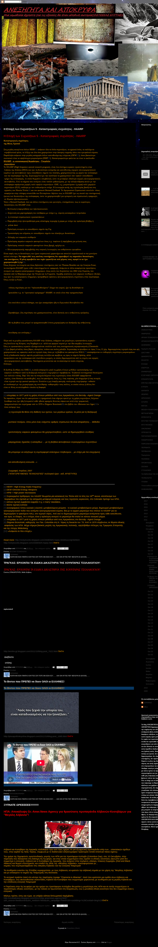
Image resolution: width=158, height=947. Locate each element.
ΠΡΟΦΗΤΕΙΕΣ (146, 463)
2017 (146, 501)
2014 (146, 510)
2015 (146, 507)
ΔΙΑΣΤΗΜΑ (145, 353)
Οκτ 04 (150, 648)
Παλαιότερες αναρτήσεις (124, 922)
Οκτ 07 (150, 642)
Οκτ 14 (150, 620)
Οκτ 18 (150, 607)
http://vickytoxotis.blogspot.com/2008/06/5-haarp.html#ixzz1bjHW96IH (47, 540)
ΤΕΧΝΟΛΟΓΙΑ (146, 478)
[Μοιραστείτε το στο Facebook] (65, 548)
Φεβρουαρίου (151, 681)
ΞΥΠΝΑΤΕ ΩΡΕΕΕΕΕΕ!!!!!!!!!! (21, 804)
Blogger (109, 942)
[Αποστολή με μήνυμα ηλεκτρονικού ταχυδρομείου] (58, 548)
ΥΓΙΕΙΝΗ (144, 482)
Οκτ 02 (150, 655)
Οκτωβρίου (150, 529)
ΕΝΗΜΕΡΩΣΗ (146, 372)
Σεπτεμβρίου (151, 659)
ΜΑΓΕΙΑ (144, 406)
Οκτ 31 (150, 532)
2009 (146, 691)
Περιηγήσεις (145, 455)
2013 (146, 513)
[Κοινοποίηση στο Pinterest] (67, 548)
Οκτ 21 (150, 598)
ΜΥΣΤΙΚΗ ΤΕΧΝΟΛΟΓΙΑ (18, 551)
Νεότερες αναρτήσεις (12, 922)
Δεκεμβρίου (150, 523)
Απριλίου (149, 674)
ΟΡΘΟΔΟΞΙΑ (146, 432)
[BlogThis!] (61, 548)
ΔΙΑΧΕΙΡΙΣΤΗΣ (146, 356)
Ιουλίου (149, 665)
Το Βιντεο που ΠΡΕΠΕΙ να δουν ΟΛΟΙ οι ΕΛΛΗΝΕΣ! (34, 681)
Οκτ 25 (150, 551)
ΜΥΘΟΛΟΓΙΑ (146, 417)
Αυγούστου (150, 662)
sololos (98, 942)
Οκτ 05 (150, 645)
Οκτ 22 (150, 595)
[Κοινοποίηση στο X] (63, 548)
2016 (146, 504)
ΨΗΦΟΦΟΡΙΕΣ (147, 489)
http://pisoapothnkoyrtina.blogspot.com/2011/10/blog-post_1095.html (35, 736)
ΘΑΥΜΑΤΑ (145, 391)
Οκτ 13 (150, 623)
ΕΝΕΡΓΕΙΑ (145, 368)
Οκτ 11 (150, 629)
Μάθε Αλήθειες (27, 572)
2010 (146, 688)
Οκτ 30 (150, 535)
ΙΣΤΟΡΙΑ (144, 402)
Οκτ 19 (150, 604)
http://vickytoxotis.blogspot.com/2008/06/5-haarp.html (28, 543)
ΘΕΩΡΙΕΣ (144, 394)
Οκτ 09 (150, 636)
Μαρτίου (149, 677)
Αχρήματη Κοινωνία (148, 349)
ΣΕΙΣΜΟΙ (144, 466)
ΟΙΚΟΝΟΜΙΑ (146, 428)
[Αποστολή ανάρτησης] (54, 548)
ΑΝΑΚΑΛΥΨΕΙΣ (147, 330)
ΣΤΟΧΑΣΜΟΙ (146, 470)
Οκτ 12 (150, 626)
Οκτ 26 (150, 547)
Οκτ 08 (150, 639)
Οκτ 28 (150, 541)
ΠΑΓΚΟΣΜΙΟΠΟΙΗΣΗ (17, 793)
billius (146, 707)
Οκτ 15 (150, 617)
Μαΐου (148, 671)
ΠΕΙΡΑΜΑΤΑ (145, 447)
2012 (146, 517)
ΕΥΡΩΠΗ (144, 387)
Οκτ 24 (150, 554)
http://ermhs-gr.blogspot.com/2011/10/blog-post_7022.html (30, 651)
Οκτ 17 (150, 610)
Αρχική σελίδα (67, 922)
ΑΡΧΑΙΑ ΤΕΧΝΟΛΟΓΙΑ (149, 337)
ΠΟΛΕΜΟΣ (145, 459)
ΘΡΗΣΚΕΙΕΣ (145, 398)
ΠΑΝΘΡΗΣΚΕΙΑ (147, 440)
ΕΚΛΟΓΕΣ (145, 360)
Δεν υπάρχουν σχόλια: (43, 548)
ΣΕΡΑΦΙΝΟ (148, 703)
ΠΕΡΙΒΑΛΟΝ (146, 451)
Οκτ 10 (150, 632)
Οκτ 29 (150, 538)
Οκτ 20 (150, 601)
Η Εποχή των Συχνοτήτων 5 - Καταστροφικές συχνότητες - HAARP (43, 129)
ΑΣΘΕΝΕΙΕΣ (145, 345)
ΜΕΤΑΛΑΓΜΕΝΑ (147, 413)
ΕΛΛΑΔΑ (13, 670)
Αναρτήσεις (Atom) (73, 928)
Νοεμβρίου (150, 526)
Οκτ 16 (150, 613)
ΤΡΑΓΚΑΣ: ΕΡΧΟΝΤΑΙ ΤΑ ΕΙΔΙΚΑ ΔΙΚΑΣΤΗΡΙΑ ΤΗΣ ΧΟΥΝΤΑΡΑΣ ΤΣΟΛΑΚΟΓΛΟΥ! (52, 562)
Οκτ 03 (150, 651)
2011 (146, 520)
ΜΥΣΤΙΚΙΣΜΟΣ (147, 425)
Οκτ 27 (150, 544)
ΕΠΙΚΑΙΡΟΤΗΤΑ (15, 572)
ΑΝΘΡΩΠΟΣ (145, 334)
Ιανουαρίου (150, 684)
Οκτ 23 (150, 591)
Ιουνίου (149, 668)
